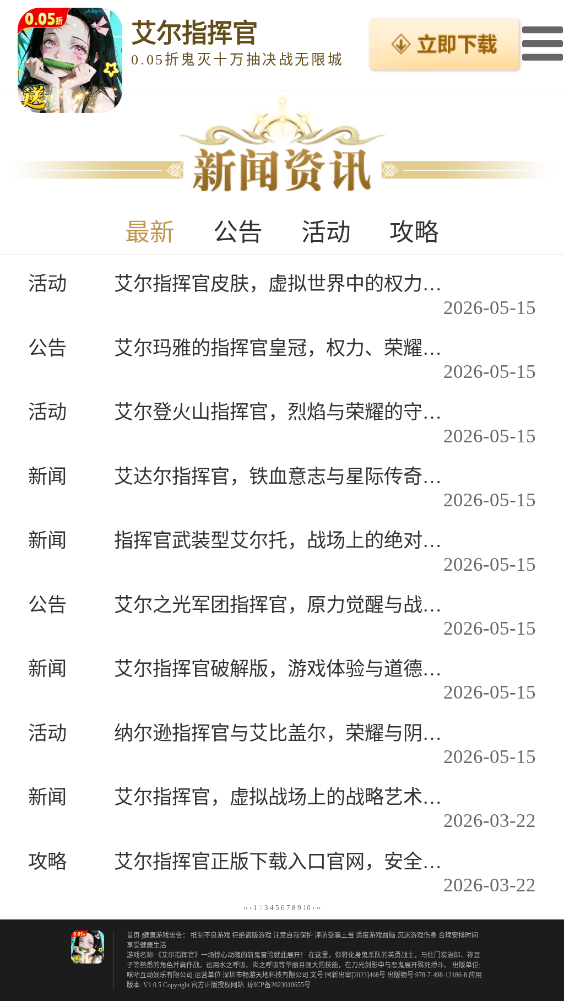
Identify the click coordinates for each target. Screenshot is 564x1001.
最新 (150, 232)
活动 (326, 232)
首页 (133, 935)
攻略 (414, 232)
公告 (238, 232)
